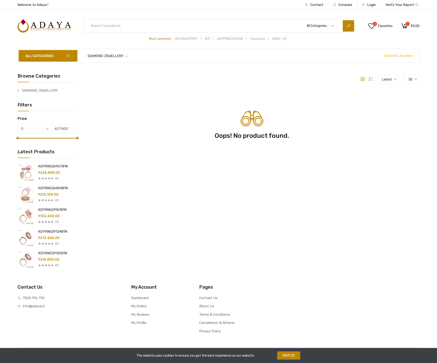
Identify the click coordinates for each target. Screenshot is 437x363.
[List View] (371, 79)
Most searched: (160, 39)
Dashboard (139, 298)
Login (371, 5)
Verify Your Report (400, 5)
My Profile (138, 323)
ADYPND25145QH (230, 39)
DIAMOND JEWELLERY (105, 56)
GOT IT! (289, 355)
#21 (207, 39)
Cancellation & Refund (216, 323)
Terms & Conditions (214, 315)
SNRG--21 (279, 39)
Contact (316, 5)
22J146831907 (186, 39)
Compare (344, 5)
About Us (206, 306)
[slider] (17, 138)
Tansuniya (257, 39)
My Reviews (140, 315)
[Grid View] (362, 79)
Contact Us (208, 298)
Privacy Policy (210, 331)
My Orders (139, 306)
